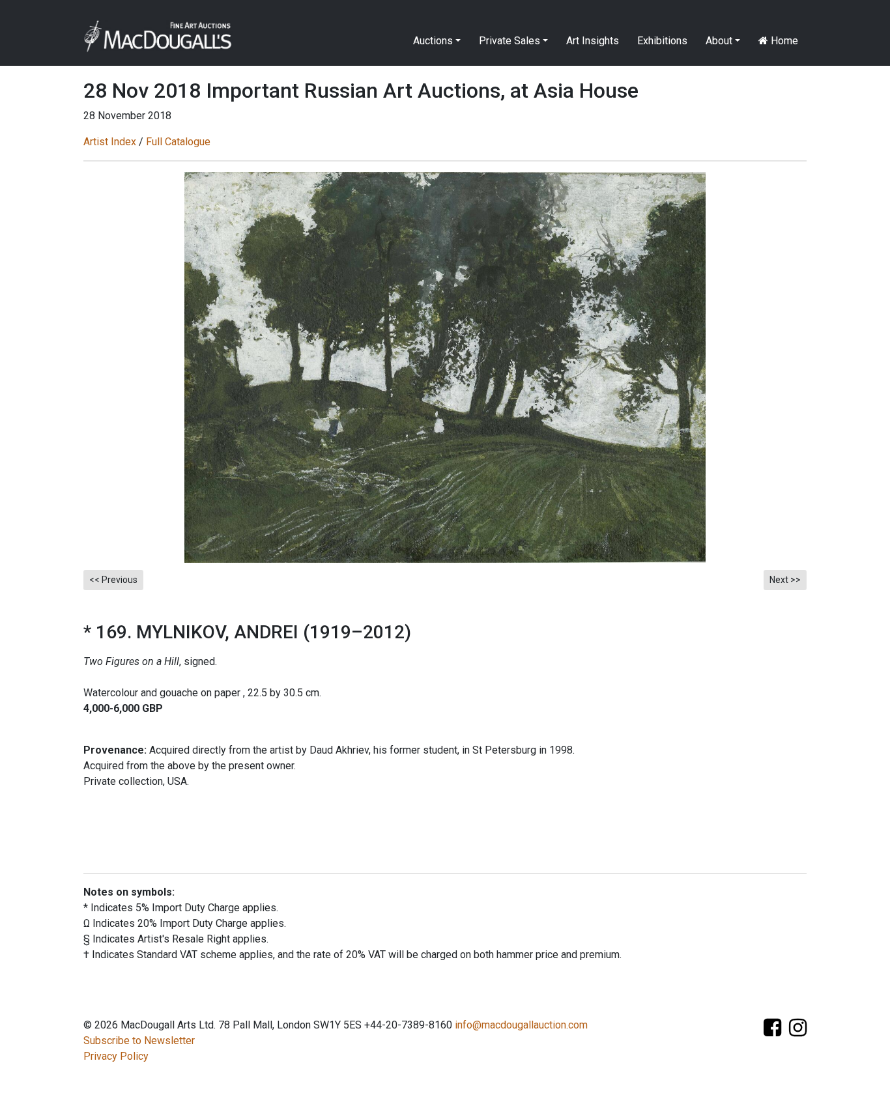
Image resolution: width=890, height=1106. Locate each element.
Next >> (785, 579)
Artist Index (109, 141)
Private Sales (509, 41)
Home (783, 41)
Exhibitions (662, 41)
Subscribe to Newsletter (139, 1040)
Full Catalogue (178, 141)
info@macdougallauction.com (521, 1025)
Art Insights (592, 41)
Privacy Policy (116, 1056)
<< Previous (113, 579)
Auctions (433, 41)
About (719, 41)
